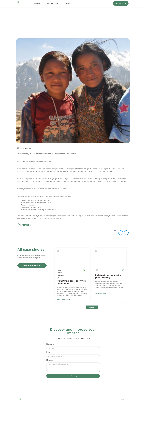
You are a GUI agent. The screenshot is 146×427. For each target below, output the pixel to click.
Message (49, 360)
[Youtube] (126, 418)
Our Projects (37, 3)
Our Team (66, 3)
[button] (115, 232)
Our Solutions (52, 3)
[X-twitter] (119, 418)
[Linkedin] (123, 418)
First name (50, 344)
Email (48, 352)
